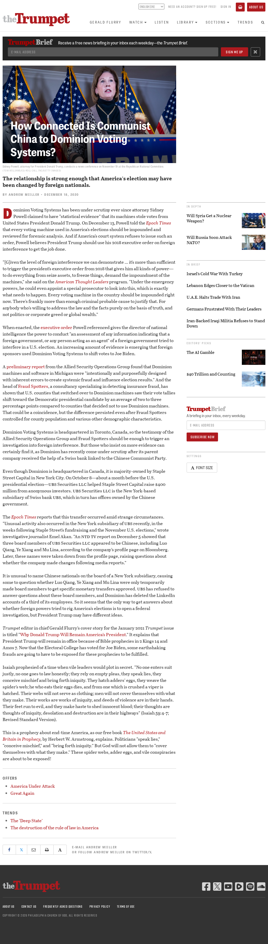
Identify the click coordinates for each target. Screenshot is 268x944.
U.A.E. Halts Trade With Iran (213, 297)
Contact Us (28, 906)
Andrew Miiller (24, 194)
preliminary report (26, 366)
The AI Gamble (200, 352)
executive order (56, 327)
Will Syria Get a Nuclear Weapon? (209, 218)
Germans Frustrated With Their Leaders (224, 309)
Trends (245, 22)
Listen (162, 22)
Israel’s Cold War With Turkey (215, 273)
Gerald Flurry (105, 22)
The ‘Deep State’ (26, 820)
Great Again (22, 793)
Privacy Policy (100, 906)
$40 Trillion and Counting (211, 374)
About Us (256, 7)
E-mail (94, 847)
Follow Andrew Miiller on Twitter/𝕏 (115, 852)
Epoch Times (158, 223)
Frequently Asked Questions (62, 906)
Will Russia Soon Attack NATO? (209, 240)
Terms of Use (126, 906)
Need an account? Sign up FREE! (192, 6)
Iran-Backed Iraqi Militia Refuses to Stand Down (226, 323)
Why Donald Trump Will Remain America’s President (73, 634)
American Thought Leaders (81, 281)
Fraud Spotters (33, 386)
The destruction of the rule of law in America (54, 827)
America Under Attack (32, 786)
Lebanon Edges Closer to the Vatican (220, 285)
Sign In (226, 6)
